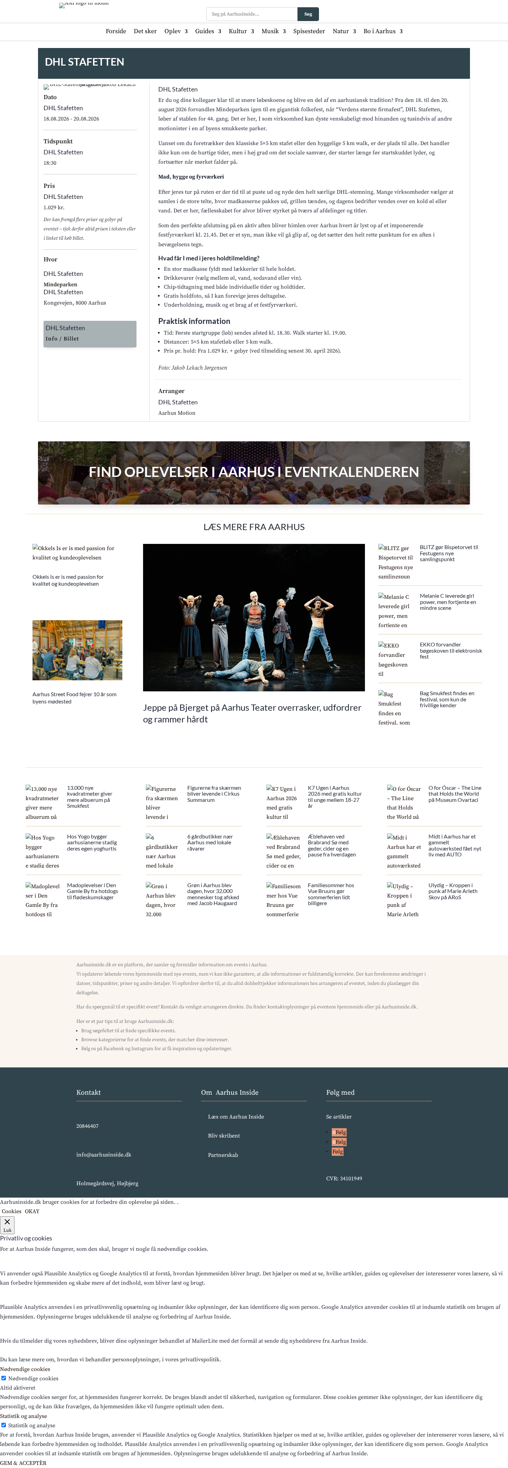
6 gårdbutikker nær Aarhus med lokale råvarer (210, 842)
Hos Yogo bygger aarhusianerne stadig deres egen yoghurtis (92, 842)
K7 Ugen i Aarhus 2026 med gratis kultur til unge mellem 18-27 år (335, 796)
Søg (308, 14)
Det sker (145, 32)
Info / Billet (62, 338)
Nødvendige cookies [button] (25, 1369)
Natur (341, 32)
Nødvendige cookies (33, 1378)
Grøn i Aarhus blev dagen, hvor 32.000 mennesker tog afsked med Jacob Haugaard (213, 894)
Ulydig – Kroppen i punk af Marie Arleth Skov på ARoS (453, 891)
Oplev (172, 32)
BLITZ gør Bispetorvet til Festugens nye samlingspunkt (449, 553)
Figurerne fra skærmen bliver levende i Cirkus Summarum (214, 793)
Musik (270, 32)
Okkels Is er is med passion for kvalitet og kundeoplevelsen (68, 580)
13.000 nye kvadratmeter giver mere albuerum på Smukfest (89, 796)
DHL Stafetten (63, 108)
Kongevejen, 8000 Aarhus (75, 302)
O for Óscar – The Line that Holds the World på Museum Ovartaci (455, 793)
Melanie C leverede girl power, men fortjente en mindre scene (448, 601)
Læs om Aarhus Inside (236, 1116)
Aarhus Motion (177, 413)
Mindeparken (60, 284)
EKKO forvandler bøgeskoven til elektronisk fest (451, 650)
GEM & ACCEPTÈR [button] (23, 1463)
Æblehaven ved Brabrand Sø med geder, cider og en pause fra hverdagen (332, 845)
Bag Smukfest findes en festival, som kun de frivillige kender (447, 699)
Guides (204, 32)
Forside (116, 32)
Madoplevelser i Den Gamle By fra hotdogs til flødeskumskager (92, 891)
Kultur (238, 32)
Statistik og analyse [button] (23, 1416)
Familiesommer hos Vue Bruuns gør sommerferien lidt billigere (331, 894)
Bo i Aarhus (380, 32)
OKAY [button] (32, 1211)
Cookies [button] (11, 1211)
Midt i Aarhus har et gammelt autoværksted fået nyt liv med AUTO (455, 845)
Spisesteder (309, 32)
